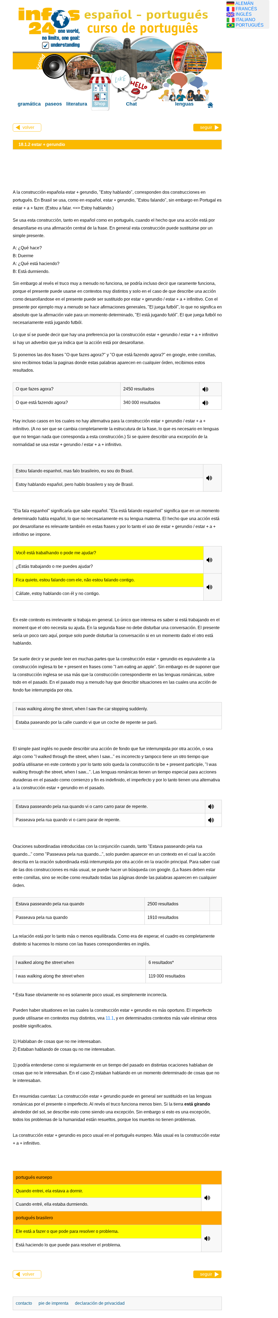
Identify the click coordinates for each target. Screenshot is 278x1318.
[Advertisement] (251, 118)
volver (28, 127)
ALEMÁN (244, 3)
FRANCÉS (246, 9)
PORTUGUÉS (250, 25)
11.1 (109, 1018)
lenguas (184, 104)
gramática (29, 104)
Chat (131, 104)
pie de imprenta (53, 1303)
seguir (206, 127)
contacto (24, 1303)
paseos (53, 104)
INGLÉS (244, 14)
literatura (76, 104)
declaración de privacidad (100, 1303)
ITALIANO (245, 19)
